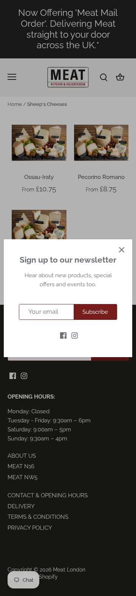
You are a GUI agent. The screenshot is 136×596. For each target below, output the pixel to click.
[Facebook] (63, 335)
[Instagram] (74, 335)
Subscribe (95, 312)
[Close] (121, 249)
